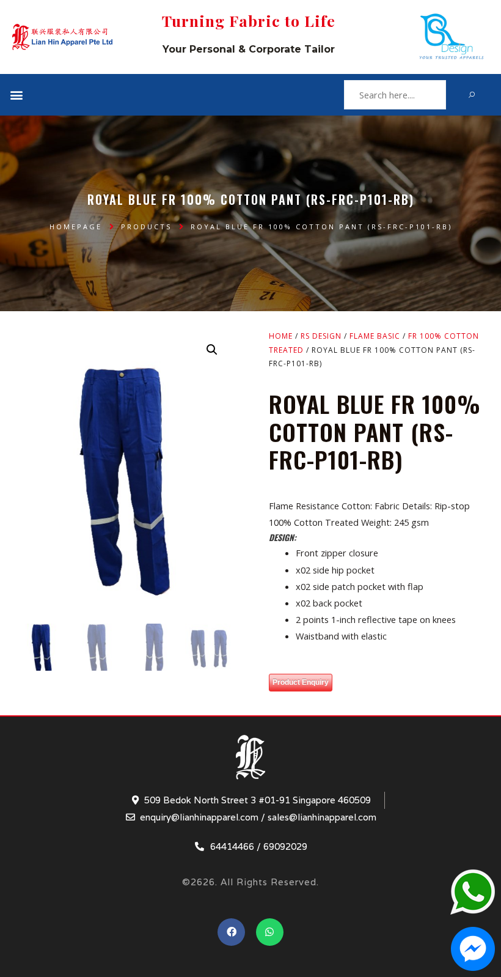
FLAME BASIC (374, 336)
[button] (16, 95)
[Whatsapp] (269, 932)
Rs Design (321, 336)
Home (281, 336)
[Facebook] (231, 932)
